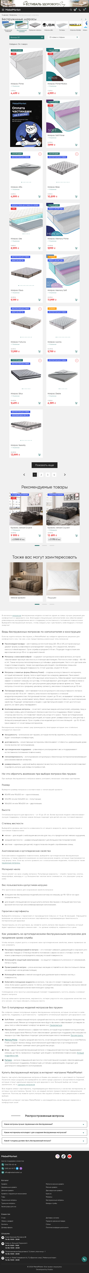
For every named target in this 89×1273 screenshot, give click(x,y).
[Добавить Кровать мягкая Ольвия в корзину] (39, 535)
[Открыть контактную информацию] (79, 10)
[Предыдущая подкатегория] (81, 19)
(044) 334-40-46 (10, 1164)
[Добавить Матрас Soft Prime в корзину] (76, 145)
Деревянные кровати (9, 1187)
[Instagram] (57, 1156)
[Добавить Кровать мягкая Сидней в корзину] (76, 535)
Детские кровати (7, 1190)
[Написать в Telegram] (17, 1168)
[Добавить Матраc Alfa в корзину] (39, 196)
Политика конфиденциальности (57, 1227)
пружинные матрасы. (11, 863)
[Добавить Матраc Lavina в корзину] (76, 351)
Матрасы (13, 15)
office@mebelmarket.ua (13, 1172)
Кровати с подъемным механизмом (14, 1194)
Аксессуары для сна (8, 1206)
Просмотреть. (77, 1035)
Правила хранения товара (55, 1221)
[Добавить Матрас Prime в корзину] (39, 93)
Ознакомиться (56, 1025)
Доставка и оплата (52, 1218)
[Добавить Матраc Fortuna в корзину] (39, 351)
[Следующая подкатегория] (85, 19)
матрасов (16, 615)
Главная (5, 15)
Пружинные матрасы (9, 1200)
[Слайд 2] (44, 545)
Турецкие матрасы (8, 1203)
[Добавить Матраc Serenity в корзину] (39, 455)
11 (33, 285)
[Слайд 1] (37, 545)
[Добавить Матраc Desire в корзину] (76, 403)
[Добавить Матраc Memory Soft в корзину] (76, 300)
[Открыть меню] (3, 10)
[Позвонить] (84, 1259)
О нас (3, 1218)
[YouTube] (69, 1156)
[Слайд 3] (52, 545)
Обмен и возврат (7, 1221)
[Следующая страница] (65, 475)
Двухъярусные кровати (54, 1190)
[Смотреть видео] (40, 154)
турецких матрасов (26, 1084)
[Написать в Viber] (20, 1168)
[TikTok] (63, 1156)
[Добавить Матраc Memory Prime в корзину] (76, 248)
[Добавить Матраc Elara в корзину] (39, 300)
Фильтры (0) (15, 37)
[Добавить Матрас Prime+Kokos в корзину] (76, 93)
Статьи (48, 1224)
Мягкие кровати (51, 1187)
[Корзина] (84, 10)
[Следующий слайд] (40, 64)
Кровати (4, 1184)
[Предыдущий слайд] (12, 64)
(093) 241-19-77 (10, 1168)
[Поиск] (71, 10)
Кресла (48, 1194)
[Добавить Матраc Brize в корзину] (76, 196)
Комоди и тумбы (51, 1203)
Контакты (4, 1224)
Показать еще (44, 465)
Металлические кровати (55, 1184)
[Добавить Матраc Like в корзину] (39, 248)
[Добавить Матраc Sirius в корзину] (39, 403)
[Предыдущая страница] (24, 475)
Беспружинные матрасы (55, 1200)
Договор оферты (7, 1227)
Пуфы (3, 1197)
